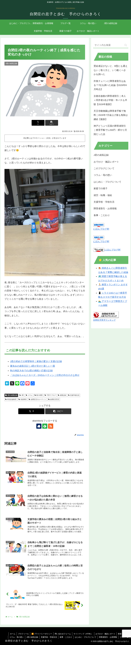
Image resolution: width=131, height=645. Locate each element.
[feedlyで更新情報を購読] (44, 426)
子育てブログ (51, 395)
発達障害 (23, 399)
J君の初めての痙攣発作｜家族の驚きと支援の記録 (36, 361)
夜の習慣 (39, 395)
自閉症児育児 (54, 399)
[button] (51, 123)
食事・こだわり (66, 637)
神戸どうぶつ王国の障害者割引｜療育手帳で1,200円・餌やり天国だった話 (110, 130)
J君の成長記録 (12, 395)
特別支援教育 (11, 399)
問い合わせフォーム (63, 634)
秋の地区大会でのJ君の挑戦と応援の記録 (31, 370)
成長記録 (63, 395)
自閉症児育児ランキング (104, 320)
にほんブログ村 (101, 229)
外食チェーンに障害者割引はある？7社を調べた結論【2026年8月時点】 (110, 85)
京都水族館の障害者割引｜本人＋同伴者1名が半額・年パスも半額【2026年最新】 (110, 100)
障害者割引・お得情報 (108, 637)
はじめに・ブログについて (85, 637)
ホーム (12, 634)
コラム (30, 395)
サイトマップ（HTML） (83, 634)
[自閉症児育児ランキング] (106, 314)
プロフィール (23, 634)
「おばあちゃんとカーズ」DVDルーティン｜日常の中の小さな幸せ (44, 375)
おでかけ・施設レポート (105, 634)
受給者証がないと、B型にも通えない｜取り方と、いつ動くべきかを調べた (110, 70)
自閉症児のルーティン (38, 399)
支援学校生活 (74, 395)
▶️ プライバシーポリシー (41, 634)
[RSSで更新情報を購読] (50, 426)
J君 (22, 395)
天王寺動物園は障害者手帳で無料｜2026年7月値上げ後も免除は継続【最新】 (111, 115)
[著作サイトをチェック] (38, 426)
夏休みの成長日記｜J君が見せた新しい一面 (32, 366)
